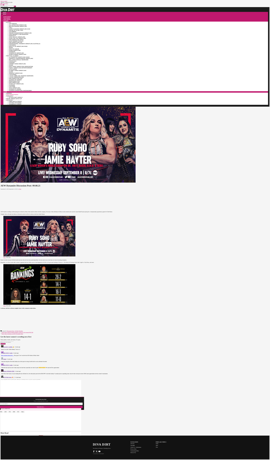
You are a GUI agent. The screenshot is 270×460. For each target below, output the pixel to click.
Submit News (5, 3)
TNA (157, 447)
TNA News (6, 18)
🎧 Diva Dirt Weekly (16, 97)
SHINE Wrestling (15, 50)
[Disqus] (95, 362)
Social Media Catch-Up (14, 98)
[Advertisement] (94, 200)
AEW (157, 445)
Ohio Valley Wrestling (17, 37)
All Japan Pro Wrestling (18, 25)
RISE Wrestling (14, 82)
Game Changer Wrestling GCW (19, 29)
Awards (9, 93)
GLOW (11, 72)
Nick (4, 257)
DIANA (11, 65)
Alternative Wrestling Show (19, 57)
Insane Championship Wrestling (20, 33)
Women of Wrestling (16, 53)
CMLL (10, 27)
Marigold (12, 35)
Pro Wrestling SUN (15, 78)
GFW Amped (13, 69)
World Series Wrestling (17, 54)
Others (5, 21)
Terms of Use (133, 452)
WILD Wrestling (14, 88)
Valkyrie (12, 86)
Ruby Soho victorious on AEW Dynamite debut (12, 333)
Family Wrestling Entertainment (20, 68)
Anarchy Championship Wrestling (21, 58)
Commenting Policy (134, 450)
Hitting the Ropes (15, 102)
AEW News (6, 19)
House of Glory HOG (16, 30)
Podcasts (9, 96)
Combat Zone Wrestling (17, 63)
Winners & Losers (15, 104)
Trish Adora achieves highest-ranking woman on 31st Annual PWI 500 (17, 332)
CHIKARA (12, 62)
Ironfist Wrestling (15, 73)
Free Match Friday (15, 101)
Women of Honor (15, 89)
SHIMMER (12, 85)
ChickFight (13, 61)
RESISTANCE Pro (14, 81)
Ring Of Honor (14, 49)
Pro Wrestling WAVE (16, 39)
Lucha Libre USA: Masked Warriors (21, 76)
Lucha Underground (16, 77)
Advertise (132, 443)
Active (8, 22)
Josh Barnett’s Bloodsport (18, 34)
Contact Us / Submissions (135, 447)
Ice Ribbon (12, 31)
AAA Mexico (13, 23)
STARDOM (12, 51)
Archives (9, 100)
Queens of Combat (15, 80)
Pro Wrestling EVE (15, 42)
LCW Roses (12, 74)
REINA (11, 47)
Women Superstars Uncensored (20, 90)
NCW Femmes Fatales (16, 41)
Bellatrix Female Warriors (18, 59)
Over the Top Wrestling (17, 38)
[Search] (15, 6)
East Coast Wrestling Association (21, 66)
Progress (12, 45)
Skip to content (4, 1)
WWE (157, 443)
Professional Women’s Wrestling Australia (24, 43)
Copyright (132, 445)
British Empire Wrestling (18, 26)
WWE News (7, 17)
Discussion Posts (12, 94)
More (5, 92)
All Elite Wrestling (19, 331)
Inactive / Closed (12, 55)
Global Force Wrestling (17, 70)
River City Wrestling (16, 84)
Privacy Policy (133, 449)
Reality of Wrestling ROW (18, 46)
